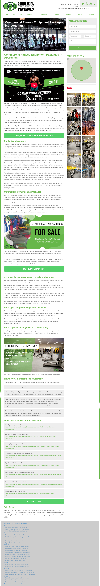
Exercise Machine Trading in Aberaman (17, 535)
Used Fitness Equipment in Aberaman (17, 529)
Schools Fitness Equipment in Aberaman (17, 580)
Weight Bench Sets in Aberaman (15, 560)
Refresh (68, 14)
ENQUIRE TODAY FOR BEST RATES (34, 135)
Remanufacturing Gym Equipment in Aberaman (19, 572)
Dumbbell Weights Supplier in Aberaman (17, 556)
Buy (21, 14)
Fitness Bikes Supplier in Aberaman (16, 550)
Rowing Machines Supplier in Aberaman (17, 554)
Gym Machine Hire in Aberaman (15, 543)
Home (6, 14)
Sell (14, 14)
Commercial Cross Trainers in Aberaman (17, 552)
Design (57, 14)
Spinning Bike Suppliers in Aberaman (16, 548)
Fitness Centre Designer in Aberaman (17, 564)
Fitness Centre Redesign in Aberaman (17, 566)
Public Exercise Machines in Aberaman (17, 578)
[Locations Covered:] (3, 1)
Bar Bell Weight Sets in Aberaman (15, 558)
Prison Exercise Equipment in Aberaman (17, 582)
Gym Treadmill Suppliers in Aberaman (17, 546)
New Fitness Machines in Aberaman (16, 527)
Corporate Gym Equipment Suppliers (15, 523)
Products (44, 14)
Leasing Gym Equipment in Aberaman (17, 541)
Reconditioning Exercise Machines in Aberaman (20, 574)
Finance (29, 14)
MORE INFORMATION (34, 269)
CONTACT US (34, 501)
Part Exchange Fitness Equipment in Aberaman (19, 537)
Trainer (91, 14)
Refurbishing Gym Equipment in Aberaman (18, 570)
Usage (80, 14)
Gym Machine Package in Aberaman (16, 531)
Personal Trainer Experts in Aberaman (15, 584)
